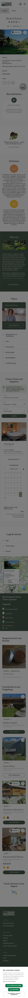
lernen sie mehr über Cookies (9, 981)
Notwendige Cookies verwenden (14, 994)
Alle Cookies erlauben (14, 985)
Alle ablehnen (14, 989)
